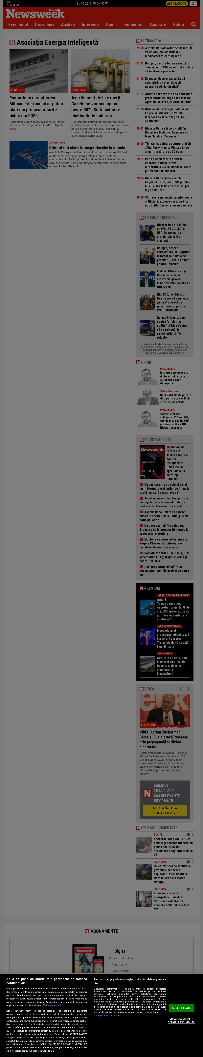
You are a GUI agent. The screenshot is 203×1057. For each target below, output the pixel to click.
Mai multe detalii (52, 1005)
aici (51, 1034)
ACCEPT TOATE (181, 1008)
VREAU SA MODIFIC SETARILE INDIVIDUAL (181, 1021)
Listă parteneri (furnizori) (107, 1015)
